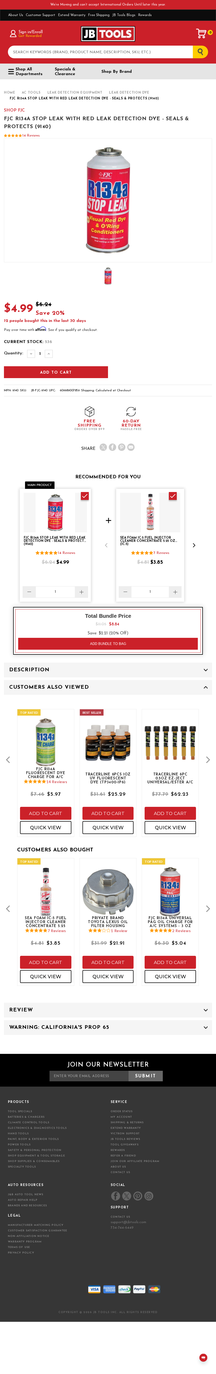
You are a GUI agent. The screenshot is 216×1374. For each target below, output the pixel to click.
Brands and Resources (27, 1205)
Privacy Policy (21, 1252)
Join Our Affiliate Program (135, 1161)
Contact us (120, 1217)
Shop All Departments (29, 71)
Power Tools (19, 1144)
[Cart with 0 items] (201, 33)
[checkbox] (84, 496)
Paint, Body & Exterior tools (33, 1139)
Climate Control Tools (28, 1122)
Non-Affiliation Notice (28, 1236)
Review (21, 1010)
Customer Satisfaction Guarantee (37, 1230)
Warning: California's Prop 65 (59, 1027)
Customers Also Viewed (49, 687)
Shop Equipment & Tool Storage (36, 1155)
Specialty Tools (22, 1166)
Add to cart (45, 813)
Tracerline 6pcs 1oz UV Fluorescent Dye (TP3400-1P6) (108, 778)
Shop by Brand (116, 72)
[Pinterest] (121, 447)
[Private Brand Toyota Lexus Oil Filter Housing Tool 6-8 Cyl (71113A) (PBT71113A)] (108, 897)
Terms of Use (19, 1247)
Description (29, 670)
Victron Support (125, 1133)
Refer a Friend (123, 1155)
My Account (121, 1117)
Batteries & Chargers (26, 1117)
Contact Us (120, 1172)
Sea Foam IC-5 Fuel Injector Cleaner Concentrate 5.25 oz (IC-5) (46, 921)
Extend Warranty (71, 15)
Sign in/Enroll (30, 32)
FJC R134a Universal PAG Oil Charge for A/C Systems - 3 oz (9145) (170, 921)
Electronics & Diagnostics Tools (37, 1128)
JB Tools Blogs (123, 15)
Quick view (45, 828)
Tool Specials (20, 1111)
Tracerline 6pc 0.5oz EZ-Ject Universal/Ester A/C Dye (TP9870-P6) (170, 778)
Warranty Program (25, 1241)
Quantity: (13, 353)
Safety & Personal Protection (35, 1150)
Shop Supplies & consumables (34, 1161)
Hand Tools (18, 1133)
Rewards (145, 15)
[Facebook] (112, 447)
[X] (103, 447)
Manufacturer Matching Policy (36, 1225)
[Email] (131, 447)
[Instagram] (148, 1196)
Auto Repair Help (22, 1200)
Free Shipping (99, 15)
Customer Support (40, 15)
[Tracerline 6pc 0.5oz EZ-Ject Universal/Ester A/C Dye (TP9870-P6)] (170, 748)
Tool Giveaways (125, 1144)
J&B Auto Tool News (25, 1194)
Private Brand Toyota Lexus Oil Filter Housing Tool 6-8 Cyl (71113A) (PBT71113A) (108, 921)
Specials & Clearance (65, 71)
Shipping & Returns (127, 1122)
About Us (15, 15)
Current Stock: (28, 342)
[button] (106, 545)
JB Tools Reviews (125, 1139)
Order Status (121, 1111)
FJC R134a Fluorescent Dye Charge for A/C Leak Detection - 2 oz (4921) (45, 772)
